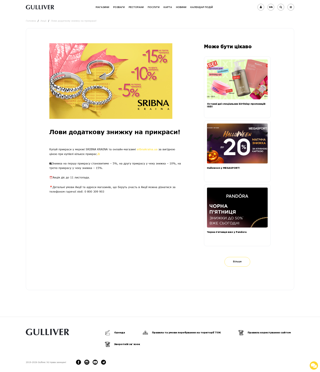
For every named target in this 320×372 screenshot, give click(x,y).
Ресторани (136, 7)
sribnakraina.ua (147, 149)
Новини (181, 7)
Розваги (119, 7)
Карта (168, 7)
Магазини (102, 7)
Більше (237, 262)
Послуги (154, 7)
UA (271, 7)
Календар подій (201, 7)
